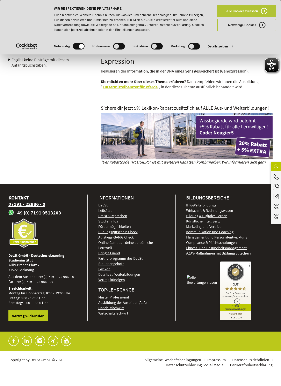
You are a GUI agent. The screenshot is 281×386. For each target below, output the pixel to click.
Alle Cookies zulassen (242, 11)
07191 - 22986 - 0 (26, 204)
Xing (53, 341)
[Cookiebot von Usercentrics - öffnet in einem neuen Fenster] (27, 46)
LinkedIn (27, 341)
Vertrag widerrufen (28, 315)
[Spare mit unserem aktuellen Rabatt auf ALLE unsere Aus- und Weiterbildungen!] (187, 136)
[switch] (119, 46)
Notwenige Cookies (242, 25)
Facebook (13, 341)
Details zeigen (218, 46)
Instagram (40, 341)
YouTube (66, 341)
